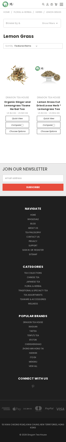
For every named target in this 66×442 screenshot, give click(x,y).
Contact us (33, 236)
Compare (16, 125)
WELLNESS (33, 303)
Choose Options (17, 131)
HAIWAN (33, 353)
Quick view (17, 118)
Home (33, 214)
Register (39, 250)
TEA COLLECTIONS (33, 272)
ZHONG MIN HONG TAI (33, 348)
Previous (5, 438)
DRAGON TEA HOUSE (33, 322)
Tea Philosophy (33, 232)
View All (33, 366)
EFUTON (33, 339)
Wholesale (33, 219)
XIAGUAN (33, 326)
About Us (33, 228)
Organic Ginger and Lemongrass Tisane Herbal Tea (17, 105)
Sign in (26, 250)
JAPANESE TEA (33, 281)
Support (33, 245)
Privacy (33, 241)
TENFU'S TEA (33, 335)
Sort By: (9, 45)
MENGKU (33, 361)
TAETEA (33, 331)
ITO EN (33, 357)
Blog (33, 223)
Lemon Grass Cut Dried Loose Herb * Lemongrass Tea (49, 105)
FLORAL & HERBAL (33, 286)
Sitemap (33, 254)
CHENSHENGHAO (33, 344)
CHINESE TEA (33, 277)
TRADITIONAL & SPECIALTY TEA (33, 290)
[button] (32, 23)
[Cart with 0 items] (56, 4)
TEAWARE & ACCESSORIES (33, 299)
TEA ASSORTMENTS (33, 294)
